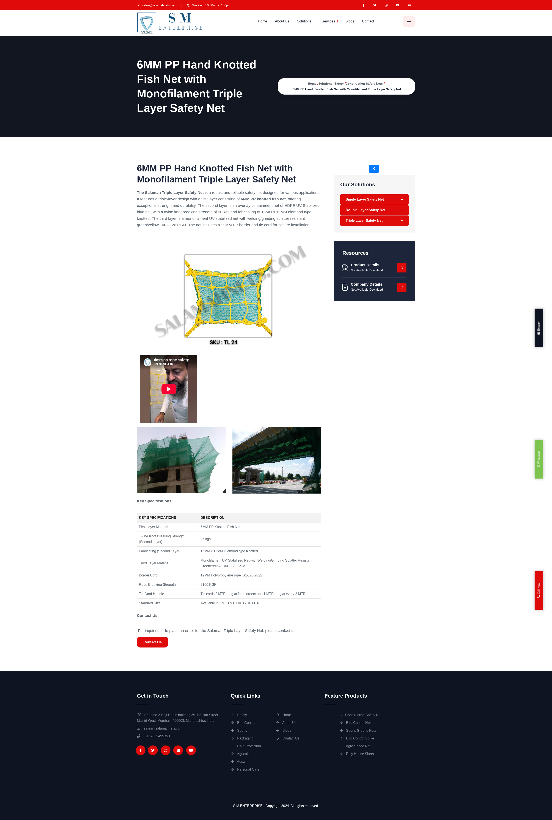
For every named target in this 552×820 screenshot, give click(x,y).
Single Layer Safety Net (365, 199)
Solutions (304, 21)
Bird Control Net (358, 723)
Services (328, 21)
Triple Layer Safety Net (364, 220)
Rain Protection (248, 746)
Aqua (240, 761)
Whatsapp (538, 458)
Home (262, 21)
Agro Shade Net (357, 746)
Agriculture (245, 754)
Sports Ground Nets (360, 730)
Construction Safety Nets (364, 83)
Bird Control (246, 723)
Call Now (538, 589)
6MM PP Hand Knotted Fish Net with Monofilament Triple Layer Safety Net (347, 89)
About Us (282, 21)
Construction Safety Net (363, 715)
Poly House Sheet (359, 754)
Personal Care (247, 769)
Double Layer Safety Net (365, 210)
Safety (339, 83)
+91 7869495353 (156, 736)
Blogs (349, 21)
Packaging (245, 738)
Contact (368, 21)
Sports (241, 730)
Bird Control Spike (359, 738)
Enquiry (538, 326)
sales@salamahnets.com (158, 5)
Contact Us (152, 642)
